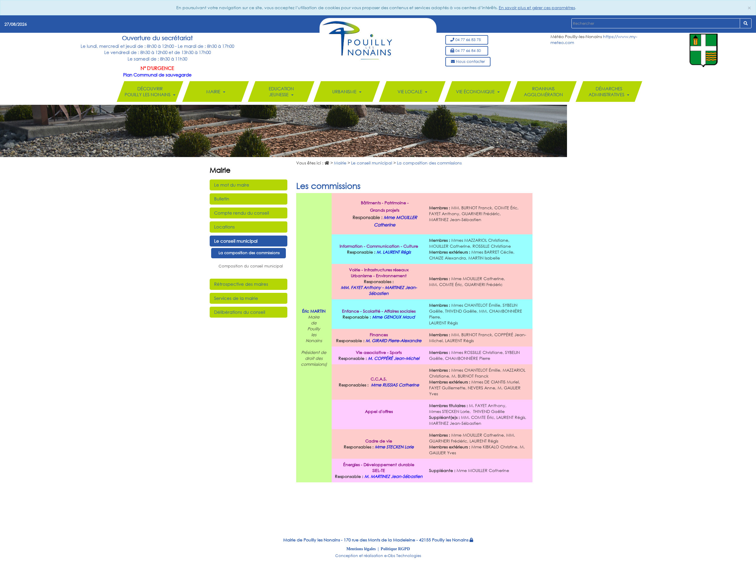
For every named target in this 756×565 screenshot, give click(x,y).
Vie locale (410, 91)
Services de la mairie (236, 298)
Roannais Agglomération (543, 91)
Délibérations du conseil (239, 312)
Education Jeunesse (281, 91)
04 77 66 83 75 (468, 39)
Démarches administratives (607, 91)
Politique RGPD (395, 549)
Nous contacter (470, 61)
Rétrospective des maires (241, 284)
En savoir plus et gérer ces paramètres (537, 7)
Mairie (213, 91)
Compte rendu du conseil (241, 213)
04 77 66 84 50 (468, 50)
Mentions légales (361, 549)
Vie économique (476, 91)
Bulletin (221, 199)
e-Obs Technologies (402, 555)
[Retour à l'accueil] (357, 40)
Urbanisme (345, 91)
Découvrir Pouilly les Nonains (148, 91)
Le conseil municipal (236, 241)
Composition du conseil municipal (251, 266)
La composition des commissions (249, 252)
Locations (224, 227)
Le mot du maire (231, 185)
